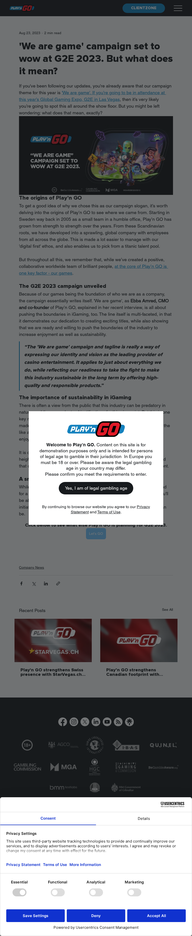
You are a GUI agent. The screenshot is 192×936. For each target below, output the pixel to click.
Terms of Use (108, 512)
